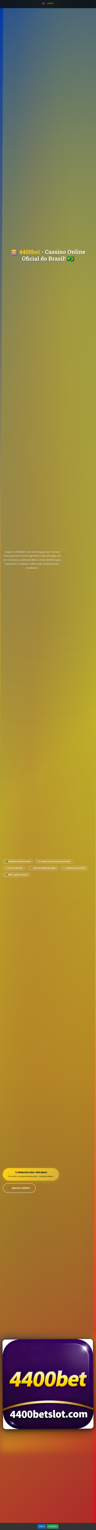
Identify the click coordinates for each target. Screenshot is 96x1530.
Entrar (42, 1526)
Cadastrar (53, 1526)
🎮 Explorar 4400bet (19, 1188)
